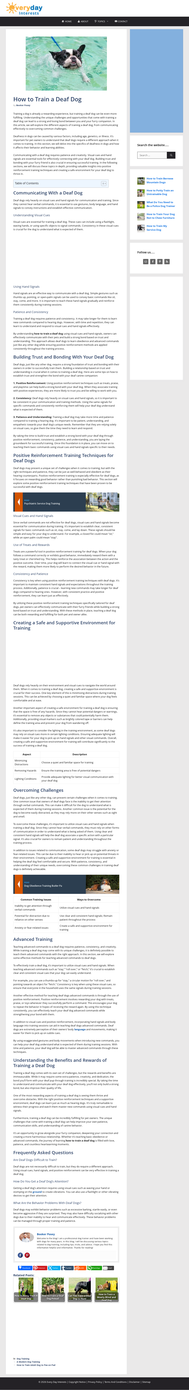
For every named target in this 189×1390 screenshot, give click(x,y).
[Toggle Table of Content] (102, 183)
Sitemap (146, 1381)
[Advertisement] (129, 7)
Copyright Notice (77, 1381)
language (80, 1029)
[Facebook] (20, 1255)
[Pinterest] (27, 1255)
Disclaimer (134, 1381)
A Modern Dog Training (28, 1361)
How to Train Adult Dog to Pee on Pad (36, 1365)
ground (37, 1191)
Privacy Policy (95, 1381)
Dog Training (23, 1358)
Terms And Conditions (115, 1381)
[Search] (171, 155)
